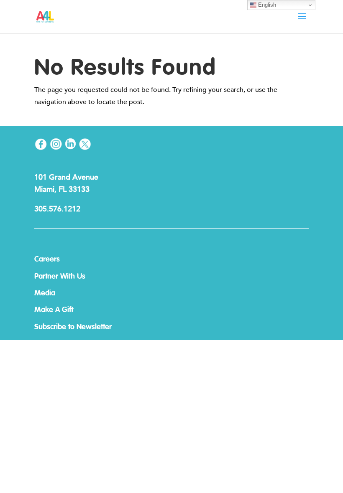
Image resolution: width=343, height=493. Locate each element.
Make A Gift (53, 310)
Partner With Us (59, 276)
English (266, 5)
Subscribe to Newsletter (73, 327)
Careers (47, 259)
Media (44, 293)
